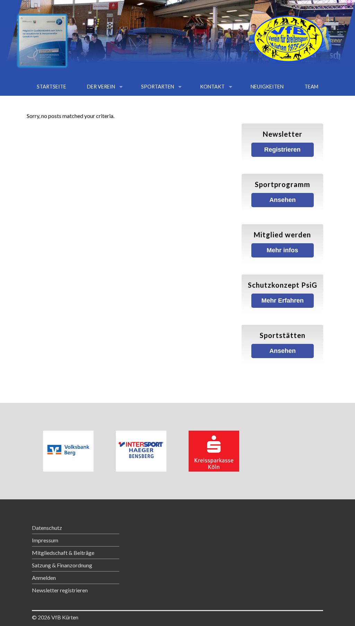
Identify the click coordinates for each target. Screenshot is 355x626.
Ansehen (282, 199)
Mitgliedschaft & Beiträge (63, 552)
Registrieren (282, 149)
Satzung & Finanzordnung (62, 565)
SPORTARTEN (157, 87)
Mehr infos (282, 250)
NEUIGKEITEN (267, 87)
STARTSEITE (51, 87)
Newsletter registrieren (60, 590)
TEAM (311, 87)
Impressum (45, 540)
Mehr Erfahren (282, 300)
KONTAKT (212, 87)
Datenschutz (47, 527)
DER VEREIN (101, 87)
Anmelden (44, 577)
